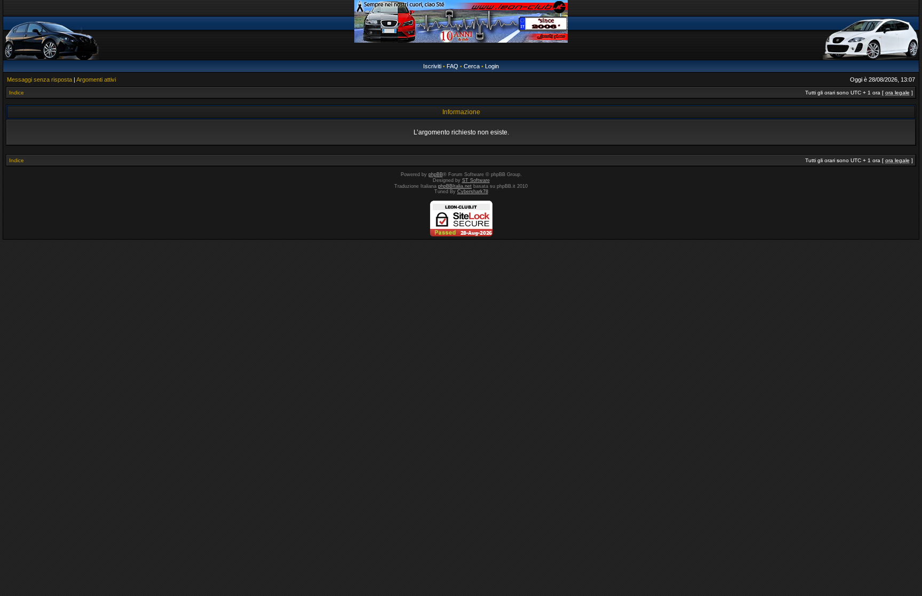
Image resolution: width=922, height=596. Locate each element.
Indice (16, 93)
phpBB (435, 174)
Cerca (472, 66)
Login (492, 66)
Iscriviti (432, 66)
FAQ (452, 66)
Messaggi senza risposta (39, 79)
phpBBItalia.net (455, 186)
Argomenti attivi (96, 79)
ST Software (476, 180)
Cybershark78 (472, 191)
